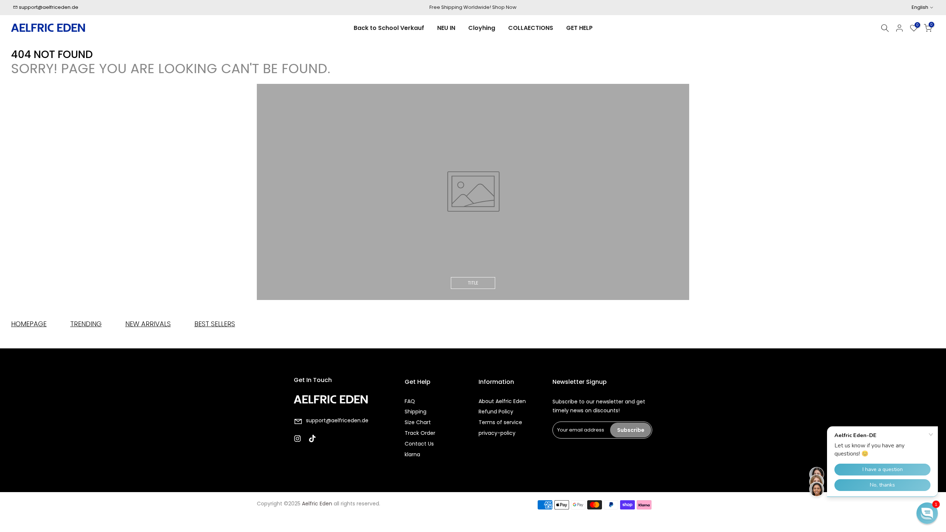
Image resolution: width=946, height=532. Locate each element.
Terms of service (500, 422)
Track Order (420, 433)
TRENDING (86, 323)
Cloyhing (481, 28)
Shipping (415, 411)
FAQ (410, 401)
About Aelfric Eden (502, 401)
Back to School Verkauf (389, 28)
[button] (927, 513)
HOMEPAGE (29, 323)
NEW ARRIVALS (148, 323)
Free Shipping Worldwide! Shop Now (473, 7)
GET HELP (579, 28)
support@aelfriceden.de (48, 7)
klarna (412, 454)
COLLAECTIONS (530, 28)
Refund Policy (496, 411)
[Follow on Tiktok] (312, 438)
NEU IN (446, 28)
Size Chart (418, 422)
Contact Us (419, 443)
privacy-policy (497, 433)
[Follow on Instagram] (297, 438)
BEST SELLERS (214, 323)
